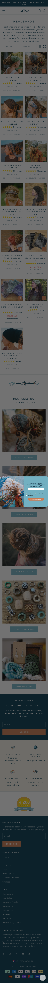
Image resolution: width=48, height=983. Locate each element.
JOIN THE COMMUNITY (36, 499)
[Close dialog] (1, 478)
